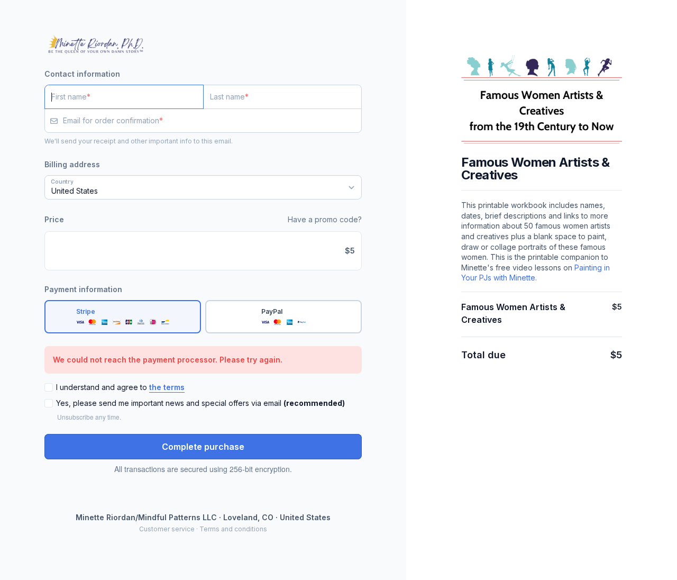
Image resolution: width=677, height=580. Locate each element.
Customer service (167, 529)
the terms (167, 387)
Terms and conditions (233, 529)
